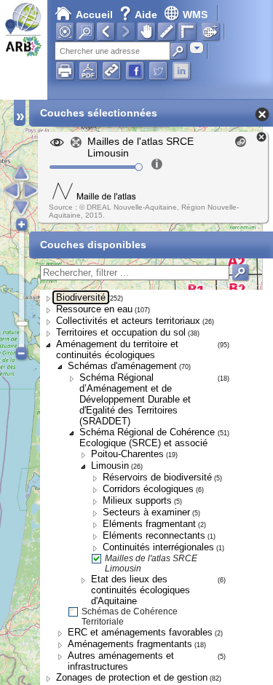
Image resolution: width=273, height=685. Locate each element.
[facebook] (134, 70)
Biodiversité (81, 297)
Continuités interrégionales (158, 547)
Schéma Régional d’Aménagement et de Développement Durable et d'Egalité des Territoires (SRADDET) (135, 399)
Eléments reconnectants (154, 535)
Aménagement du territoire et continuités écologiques (117, 349)
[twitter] (158, 70)
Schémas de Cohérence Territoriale (130, 616)
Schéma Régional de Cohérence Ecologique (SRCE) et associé (147, 437)
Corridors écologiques (148, 488)
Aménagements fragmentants (130, 643)
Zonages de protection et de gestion (131, 677)
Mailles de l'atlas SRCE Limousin (151, 563)
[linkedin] (181, 70)
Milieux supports (137, 500)
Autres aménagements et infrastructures (121, 661)
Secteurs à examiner (146, 512)
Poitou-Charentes (127, 453)
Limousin (110, 465)
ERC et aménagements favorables (140, 632)
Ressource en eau (94, 309)
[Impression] (65, 70)
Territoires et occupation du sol (121, 332)
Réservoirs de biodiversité (157, 477)
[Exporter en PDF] (88, 70)
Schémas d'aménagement (122, 365)
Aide (139, 14)
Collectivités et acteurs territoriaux (128, 320)
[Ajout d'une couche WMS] (210, 31)
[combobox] (196, 47)
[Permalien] (111, 70)
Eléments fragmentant (149, 523)
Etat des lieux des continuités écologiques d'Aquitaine (140, 590)
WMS (195, 14)
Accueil (94, 14)
